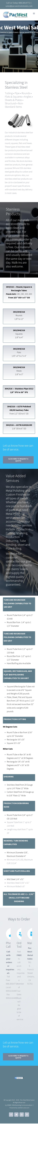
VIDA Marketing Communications (22, 1105)
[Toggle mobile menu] (34, 13)
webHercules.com (23, 1108)
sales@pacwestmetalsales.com (19, 6)
